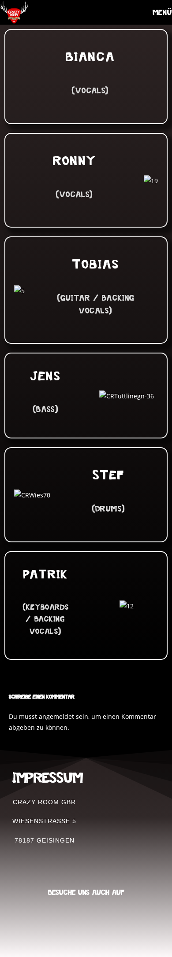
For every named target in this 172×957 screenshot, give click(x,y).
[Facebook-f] (95, 924)
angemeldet (56, 716)
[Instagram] (76, 924)
